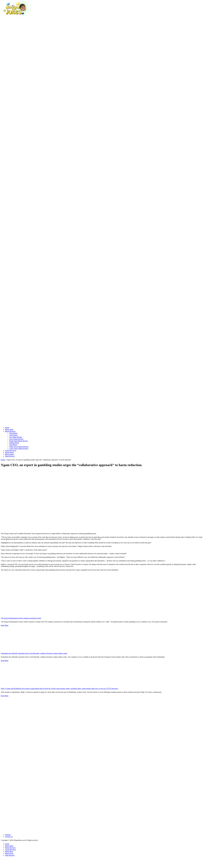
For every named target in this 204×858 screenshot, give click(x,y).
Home (3, 460)
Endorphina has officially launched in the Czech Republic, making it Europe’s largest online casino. (34, 653)
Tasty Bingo (13, 435)
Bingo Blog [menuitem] (9, 851)
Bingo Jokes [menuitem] (9, 846)
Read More (4, 625)
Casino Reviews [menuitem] (10, 849)
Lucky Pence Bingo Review (18, 448)
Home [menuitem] (7, 844)
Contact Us (9, 836)
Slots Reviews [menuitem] (10, 855)
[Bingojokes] (17, 18)
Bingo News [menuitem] (9, 853)
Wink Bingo (13, 433)
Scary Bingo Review (16, 439)
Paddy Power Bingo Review (19, 446)
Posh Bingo (13, 445)
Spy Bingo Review (15, 437)
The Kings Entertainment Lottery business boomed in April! (21, 618)
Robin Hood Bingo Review (18, 441)
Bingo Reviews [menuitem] (10, 848)
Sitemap (8, 835)
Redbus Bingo (14, 443)
